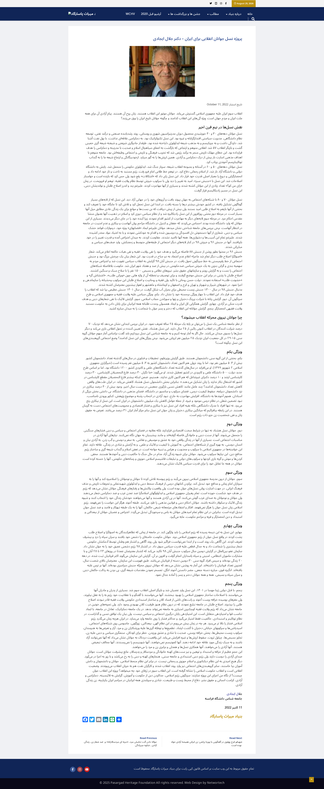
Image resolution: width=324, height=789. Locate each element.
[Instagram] (80, 769)
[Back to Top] (311, 779)
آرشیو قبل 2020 (151, 14)
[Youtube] (87, 769)
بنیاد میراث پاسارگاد (226, 716)
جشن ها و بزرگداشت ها (185, 14)
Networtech (215, 783)
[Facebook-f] (72, 769)
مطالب (214, 14)
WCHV (130, 14)
